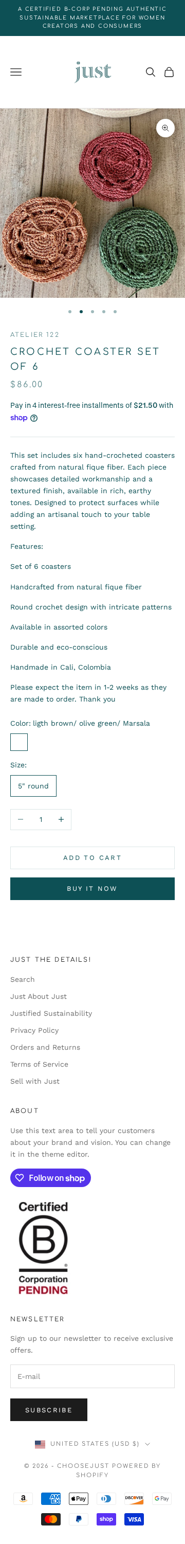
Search (22, 979)
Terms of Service (39, 1064)
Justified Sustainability (51, 1013)
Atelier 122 (35, 334)
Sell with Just (35, 1081)
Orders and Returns (45, 1047)
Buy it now (92, 888)
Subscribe (48, 1410)
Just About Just (38, 996)
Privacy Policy (34, 1030)
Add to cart (92, 857)
